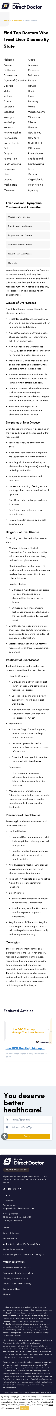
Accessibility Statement (14, 1249)
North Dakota (35, 143)
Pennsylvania (35, 153)
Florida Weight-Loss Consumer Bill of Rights (23, 1255)
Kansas (7, 101)
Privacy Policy (36, 1402)
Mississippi (9, 122)
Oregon (8, 153)
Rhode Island (35, 158)
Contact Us (8, 1200)
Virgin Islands (35, 179)
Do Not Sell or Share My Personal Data (21, 1244)
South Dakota (36, 163)
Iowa (31, 96)
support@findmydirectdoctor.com (18, 1208)
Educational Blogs (11, 1289)
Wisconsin (9, 190)
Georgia (8, 85)
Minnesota (34, 117)
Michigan (9, 117)
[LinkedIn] (9, 1188)
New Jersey (34, 132)
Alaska (32, 59)
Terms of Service (11, 1233)
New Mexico (11, 137)
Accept (24, 1408)
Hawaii (32, 85)
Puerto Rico (10, 158)
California (9, 70)
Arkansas (33, 65)
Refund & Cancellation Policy (17, 1284)
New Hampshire (13, 132)
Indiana (8, 96)
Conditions (17, 20)
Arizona (8, 65)
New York (33, 137)
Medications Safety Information (18, 1273)
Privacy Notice (10, 1238)
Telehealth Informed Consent (16, 1267)
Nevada (32, 127)
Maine (31, 106)
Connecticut (11, 75)
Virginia (8, 179)
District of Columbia (15, 80)
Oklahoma (34, 148)
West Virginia (35, 184)
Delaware (33, 75)
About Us (7, 1294)
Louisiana (9, 106)
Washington (10, 184)
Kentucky (33, 101)
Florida (32, 80)
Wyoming (33, 190)
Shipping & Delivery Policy (15, 1278)
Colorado (33, 70)
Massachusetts (36, 111)
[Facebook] (19, 1188)
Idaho (7, 91)
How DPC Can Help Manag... (25, 1048)
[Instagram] (14, 1188)
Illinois (31, 91)
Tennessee (9, 169)
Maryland (9, 111)
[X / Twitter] (4, 1188)
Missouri (32, 122)
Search (28, 1136)
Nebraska (9, 127)
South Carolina (12, 163)
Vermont (33, 174)
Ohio (6, 148)
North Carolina (12, 143)
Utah (6, 174)
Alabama (9, 59)
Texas (31, 169)
